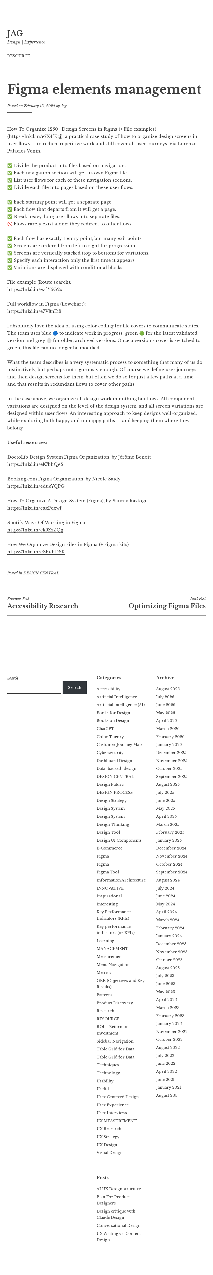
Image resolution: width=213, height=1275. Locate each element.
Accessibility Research (42, 603)
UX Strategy (108, 1136)
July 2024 (165, 888)
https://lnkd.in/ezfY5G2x (34, 289)
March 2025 (167, 824)
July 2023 (165, 975)
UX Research (109, 1128)
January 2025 (169, 840)
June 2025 (165, 800)
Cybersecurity (110, 752)
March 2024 (167, 920)
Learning (105, 940)
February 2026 (170, 736)
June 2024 (165, 896)
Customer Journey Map (119, 744)
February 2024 (170, 928)
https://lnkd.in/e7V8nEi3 (34, 311)
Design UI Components (119, 840)
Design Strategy (112, 800)
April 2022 (166, 1071)
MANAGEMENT (112, 948)
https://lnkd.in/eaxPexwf (34, 508)
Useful (103, 1089)
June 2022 (165, 1063)
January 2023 (169, 1023)
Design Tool (108, 832)
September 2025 (171, 776)
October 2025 (169, 768)
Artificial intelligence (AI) (121, 704)
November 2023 (172, 952)
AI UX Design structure (119, 1189)
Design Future (110, 784)
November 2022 (172, 1031)
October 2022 (169, 1039)
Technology (108, 1073)
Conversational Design (119, 1225)
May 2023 (165, 991)
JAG (15, 33)
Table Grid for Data (115, 1049)
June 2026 (165, 704)
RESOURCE (18, 56)
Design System (111, 808)
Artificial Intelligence (117, 697)
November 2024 (172, 856)
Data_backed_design (116, 768)
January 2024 (169, 936)
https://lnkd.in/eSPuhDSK (36, 551)
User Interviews (112, 1113)
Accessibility (109, 689)
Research (105, 1010)
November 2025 (171, 760)
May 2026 (165, 713)
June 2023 (165, 983)
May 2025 (165, 808)
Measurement (110, 956)
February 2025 (170, 832)
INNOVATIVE (110, 888)
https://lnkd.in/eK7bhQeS (35, 464)
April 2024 (166, 912)
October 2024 (169, 864)
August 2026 (168, 689)
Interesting (107, 904)
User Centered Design (118, 1097)
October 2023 (169, 959)
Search (12, 678)
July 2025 (165, 792)
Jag (64, 106)
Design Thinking (113, 824)
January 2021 (168, 1087)
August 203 (166, 1095)
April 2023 (166, 999)
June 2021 (165, 1079)
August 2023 (168, 968)
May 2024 (165, 904)
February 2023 (170, 1015)
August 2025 (167, 784)
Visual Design (110, 1152)
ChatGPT (105, 728)
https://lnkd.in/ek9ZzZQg (35, 529)
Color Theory (110, 736)
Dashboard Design (114, 760)
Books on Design (113, 720)
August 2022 (168, 1047)
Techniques (108, 1065)
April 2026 (166, 720)
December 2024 (171, 848)
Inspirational (109, 896)
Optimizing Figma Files (167, 603)
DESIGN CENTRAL (41, 573)
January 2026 (169, 744)
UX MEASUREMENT (117, 1121)
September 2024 (172, 872)
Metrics (104, 972)
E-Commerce (109, 848)
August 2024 (168, 880)
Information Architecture (121, 880)
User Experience (113, 1105)
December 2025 (171, 752)
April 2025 (166, 816)
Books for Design (113, 713)
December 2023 (171, 944)
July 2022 (165, 1055)
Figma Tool (108, 872)
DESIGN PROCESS (115, 792)
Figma (103, 856)
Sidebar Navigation (115, 1041)
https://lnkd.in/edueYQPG (36, 486)
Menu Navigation (113, 964)
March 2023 (167, 1007)
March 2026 (167, 728)
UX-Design (107, 1145)
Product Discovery (115, 1003)
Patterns (104, 995)
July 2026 (165, 697)
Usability (105, 1081)
